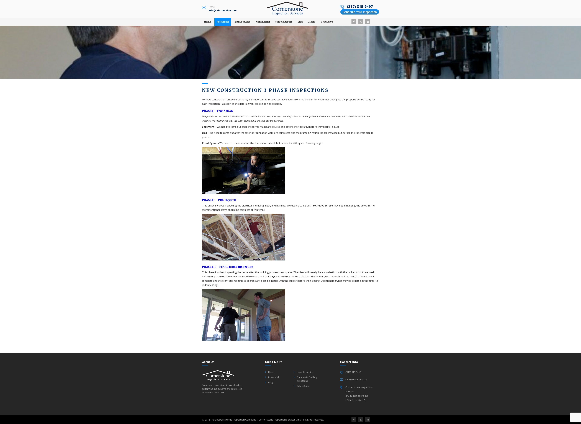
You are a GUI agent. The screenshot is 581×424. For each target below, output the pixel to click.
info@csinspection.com (222, 10)
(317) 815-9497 (360, 6)
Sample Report (283, 21)
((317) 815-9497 (353, 372)
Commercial (263, 21)
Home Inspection (305, 372)
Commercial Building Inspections (307, 379)
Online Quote (303, 386)
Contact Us (327, 21)
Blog (300, 21)
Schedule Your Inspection (360, 12)
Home (207, 21)
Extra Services (242, 21)
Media (311, 21)
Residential (223, 21)
